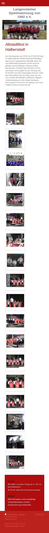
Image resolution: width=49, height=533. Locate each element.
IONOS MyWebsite (12, 526)
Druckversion (12, 514)
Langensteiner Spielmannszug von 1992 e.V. (24, 13)
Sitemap (22, 514)
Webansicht (39, 514)
